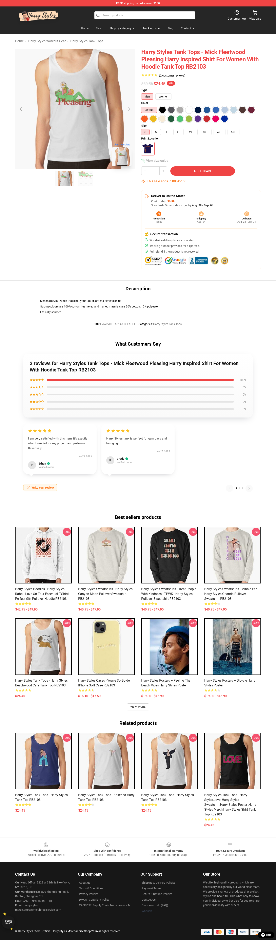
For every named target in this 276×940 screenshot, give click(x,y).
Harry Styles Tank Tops (86, 41)
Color (144, 103)
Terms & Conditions (91, 888)
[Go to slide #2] (85, 178)
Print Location (150, 138)
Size (144, 125)
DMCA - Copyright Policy (94, 899)
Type (144, 90)
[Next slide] (128, 109)
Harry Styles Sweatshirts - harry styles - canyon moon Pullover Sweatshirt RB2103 (106, 594)
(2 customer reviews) (172, 75)
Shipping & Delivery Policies (158, 882)
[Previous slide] (21, 109)
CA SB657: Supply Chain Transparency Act (105, 905)
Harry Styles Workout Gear (47, 41)
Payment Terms (151, 888)
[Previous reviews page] (229, 488)
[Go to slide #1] (64, 178)
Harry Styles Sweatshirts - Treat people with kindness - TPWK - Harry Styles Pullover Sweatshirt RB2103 (168, 594)
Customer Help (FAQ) (155, 905)
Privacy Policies (88, 894)
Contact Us (149, 899)
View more (138, 706)
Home (19, 41)
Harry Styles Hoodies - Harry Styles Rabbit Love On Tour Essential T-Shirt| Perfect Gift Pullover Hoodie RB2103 (42, 594)
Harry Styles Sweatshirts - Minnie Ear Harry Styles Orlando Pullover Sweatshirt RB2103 (230, 594)
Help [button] (268, 935)
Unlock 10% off (8, 922)
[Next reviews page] (249, 488)
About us (84, 882)
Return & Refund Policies (157, 894)
